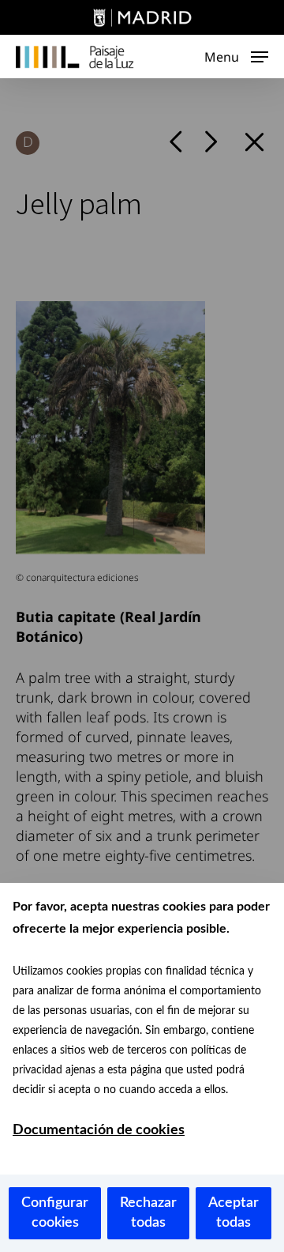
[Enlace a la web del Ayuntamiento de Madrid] (142, 20)
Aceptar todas (233, 1213)
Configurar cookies (54, 1213)
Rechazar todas (148, 1213)
